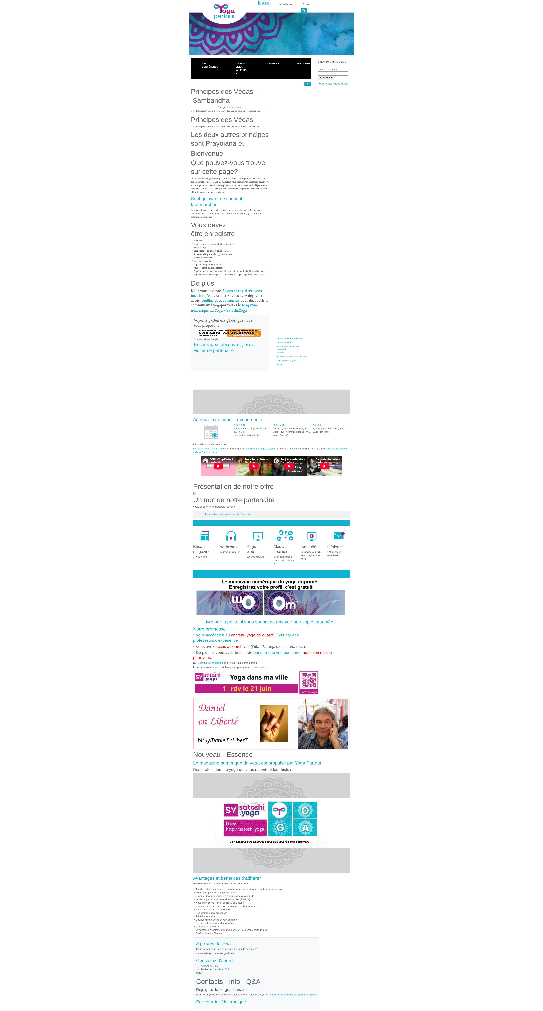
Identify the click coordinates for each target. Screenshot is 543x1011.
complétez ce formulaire (212, 662)
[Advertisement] (245, 360)
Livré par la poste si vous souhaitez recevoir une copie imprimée (268, 621)
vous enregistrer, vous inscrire (226, 293)
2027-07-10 (279, 425)
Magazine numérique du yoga (260, 448)
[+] (194, 493)
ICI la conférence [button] (210, 65)
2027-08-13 (318, 425)
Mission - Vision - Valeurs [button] (241, 67)
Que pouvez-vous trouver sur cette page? (291, 356)
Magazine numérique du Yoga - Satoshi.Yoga (224, 308)
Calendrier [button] (271, 63)
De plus (279, 364)
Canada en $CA (221, 969)
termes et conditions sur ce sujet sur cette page (293, 994)
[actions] (307, 84)
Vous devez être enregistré (286, 360)
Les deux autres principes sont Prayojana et (287, 347)
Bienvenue (280, 353)
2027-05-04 (239, 432)
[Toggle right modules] (351, 55)
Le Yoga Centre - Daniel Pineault (209, 448)
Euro (215, 966)
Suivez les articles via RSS (335, 84)
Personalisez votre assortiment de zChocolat (227, 514)
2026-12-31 (239, 425)
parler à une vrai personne (277, 652)
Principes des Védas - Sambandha (289, 338)
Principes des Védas (284, 342)
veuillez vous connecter (220, 300)
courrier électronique (225, 1001)
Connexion (286, 4)
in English (264, 3)
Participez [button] (303, 63)
